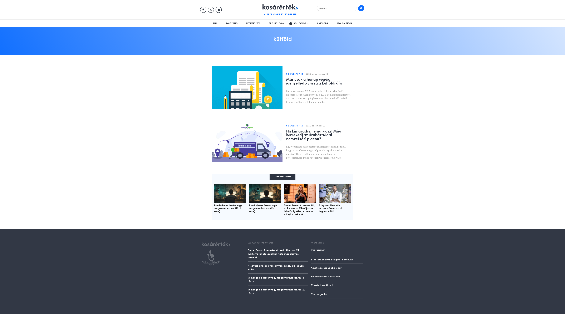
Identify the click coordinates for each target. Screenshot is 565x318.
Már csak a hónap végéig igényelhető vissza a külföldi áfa (314, 81)
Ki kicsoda (322, 23)
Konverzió (232, 23)
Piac (215, 23)
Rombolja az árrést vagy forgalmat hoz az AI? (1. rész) (263, 208)
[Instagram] (211, 10)
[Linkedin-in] (219, 10)
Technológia (276, 23)
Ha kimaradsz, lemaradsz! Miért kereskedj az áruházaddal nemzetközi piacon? (314, 134)
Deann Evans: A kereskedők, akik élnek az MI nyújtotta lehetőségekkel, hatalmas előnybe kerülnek (273, 253)
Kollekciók (300, 23)
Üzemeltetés (253, 23)
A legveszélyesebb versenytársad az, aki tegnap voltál (331, 208)
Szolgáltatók (344, 23)
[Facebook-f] (203, 10)
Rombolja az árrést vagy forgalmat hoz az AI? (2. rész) (228, 208)
